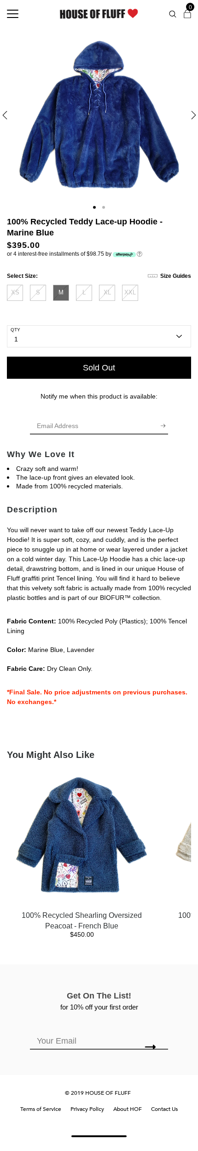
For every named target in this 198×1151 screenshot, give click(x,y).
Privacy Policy (87, 1109)
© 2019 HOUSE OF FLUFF (98, 1093)
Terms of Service (40, 1109)
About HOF (127, 1109)
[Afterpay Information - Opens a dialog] (139, 253)
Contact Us (164, 1109)
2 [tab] (103, 207)
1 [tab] (94, 207)
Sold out (99, 367)
